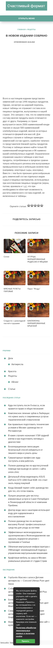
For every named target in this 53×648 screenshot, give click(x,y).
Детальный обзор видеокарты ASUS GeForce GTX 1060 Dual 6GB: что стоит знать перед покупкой (27, 480)
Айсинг (14, 382)
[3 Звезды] (35, 205)
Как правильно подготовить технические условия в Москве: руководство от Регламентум (28, 427)
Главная (21, 30)
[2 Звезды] (32, 205)
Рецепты (31, 30)
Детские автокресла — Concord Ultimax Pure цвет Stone (28, 580)
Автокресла (17, 364)
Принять (25, 641)
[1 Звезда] (28, 205)
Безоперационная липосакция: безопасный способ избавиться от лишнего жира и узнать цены (25, 449)
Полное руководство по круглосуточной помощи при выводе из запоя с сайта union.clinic (28, 468)
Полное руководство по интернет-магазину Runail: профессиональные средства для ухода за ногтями (27, 524)
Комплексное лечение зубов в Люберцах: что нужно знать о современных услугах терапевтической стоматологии (29, 416)
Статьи (11, 389)
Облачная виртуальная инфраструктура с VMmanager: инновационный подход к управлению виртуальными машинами (29, 550)
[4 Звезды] (38, 205)
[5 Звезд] (41, 205)
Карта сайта (5, 642)
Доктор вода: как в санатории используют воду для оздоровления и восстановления (29, 513)
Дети (10, 358)
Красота (12, 371)
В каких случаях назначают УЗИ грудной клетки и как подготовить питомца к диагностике (28, 438)
